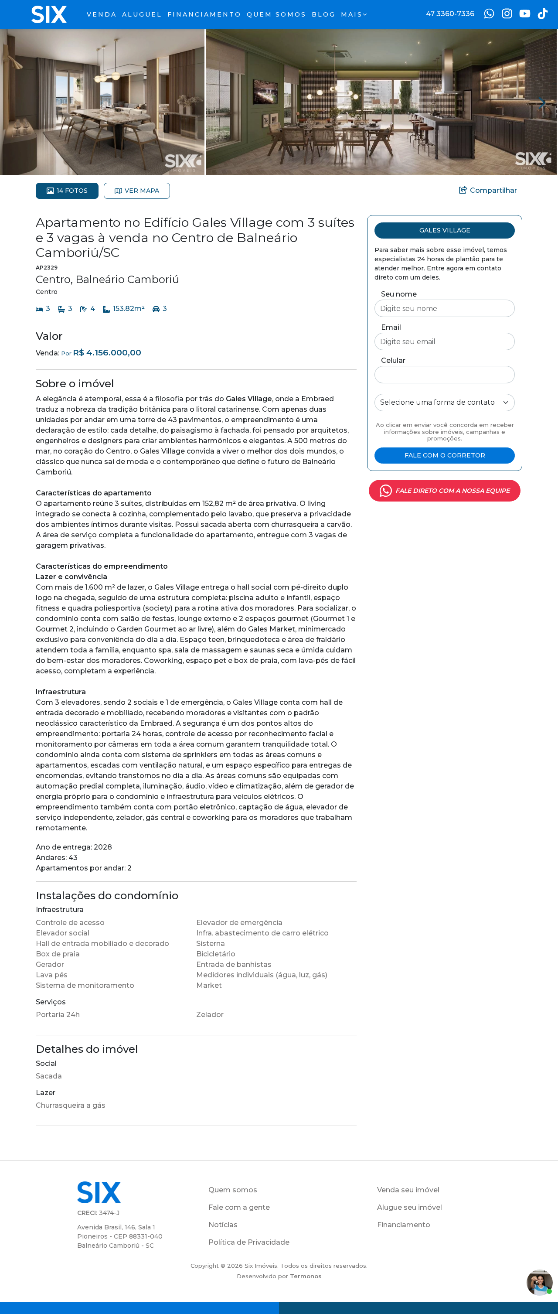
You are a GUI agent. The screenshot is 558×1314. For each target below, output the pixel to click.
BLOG (324, 14)
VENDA (102, 14)
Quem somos (232, 1190)
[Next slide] (542, 102)
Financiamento (403, 1225)
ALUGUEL (142, 14)
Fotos (72, 191)
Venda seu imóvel (408, 1190)
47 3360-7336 (450, 14)
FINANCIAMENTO (204, 14)
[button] (102, 101)
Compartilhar (493, 190)
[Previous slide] (15, 102)
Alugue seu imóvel (409, 1207)
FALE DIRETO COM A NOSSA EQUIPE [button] (452, 491)
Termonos (306, 1276)
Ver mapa (142, 191)
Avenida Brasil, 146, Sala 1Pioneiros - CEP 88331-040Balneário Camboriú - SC (120, 1236)
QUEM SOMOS (276, 14)
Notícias (223, 1225)
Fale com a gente (239, 1207)
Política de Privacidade (248, 1242)
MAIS (352, 14)
